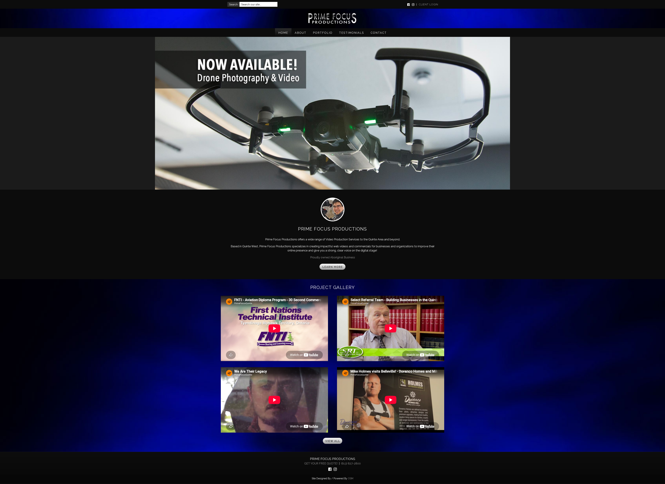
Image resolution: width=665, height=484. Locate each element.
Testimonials (351, 32)
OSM (350, 478)
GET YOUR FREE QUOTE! (321, 463)
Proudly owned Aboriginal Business (332, 257)
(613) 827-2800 (351, 463)
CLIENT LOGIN (428, 4)
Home (283, 32)
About (300, 32)
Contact (379, 32)
